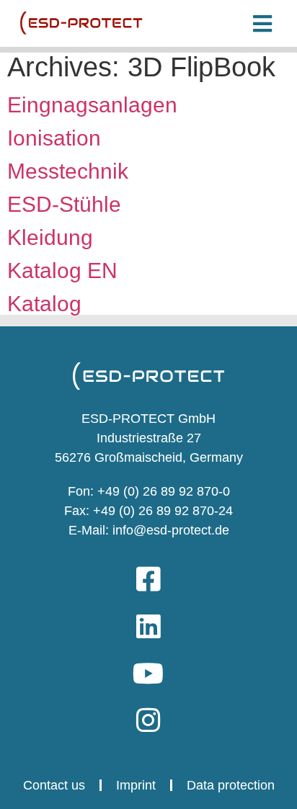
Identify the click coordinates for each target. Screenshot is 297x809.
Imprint (136, 785)
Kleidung (50, 237)
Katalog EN (62, 270)
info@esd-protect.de (169, 530)
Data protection (231, 785)
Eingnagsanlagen (92, 105)
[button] (260, 23)
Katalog (44, 304)
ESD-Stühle (64, 204)
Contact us (54, 785)
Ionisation (54, 138)
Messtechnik (67, 171)
